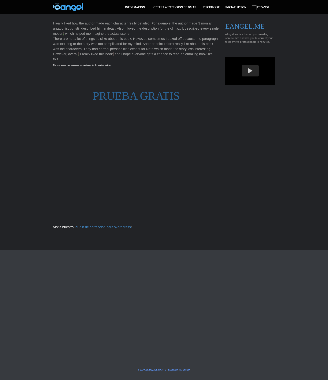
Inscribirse (211, 7)
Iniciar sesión (235, 7)
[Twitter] (92, 7)
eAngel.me (245, 26)
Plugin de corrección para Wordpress (103, 227)
